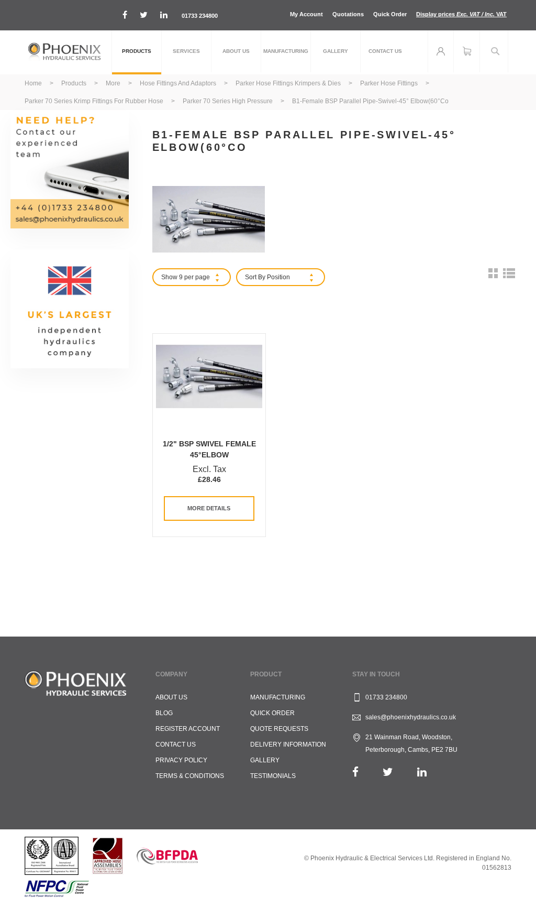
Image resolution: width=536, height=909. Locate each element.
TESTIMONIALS (273, 776)
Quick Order (390, 14)
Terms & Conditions (189, 776)
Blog (164, 713)
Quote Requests (279, 728)
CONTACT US (175, 744)
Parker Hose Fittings (389, 83)
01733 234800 (200, 16)
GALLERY (265, 760)
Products (74, 83)
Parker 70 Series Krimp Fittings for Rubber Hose (95, 101)
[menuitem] (136, 52)
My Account (306, 14)
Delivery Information (288, 744)
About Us (171, 697)
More (114, 83)
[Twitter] (388, 772)
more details (208, 508)
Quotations (348, 14)
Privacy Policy (181, 760)
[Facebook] (355, 772)
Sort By (255, 277)
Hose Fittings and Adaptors (179, 83)
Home (34, 83)
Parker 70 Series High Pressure (228, 101)
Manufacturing (277, 697)
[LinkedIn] (422, 772)
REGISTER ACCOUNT (187, 728)
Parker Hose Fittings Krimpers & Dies (289, 83)
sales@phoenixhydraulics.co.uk (410, 717)
